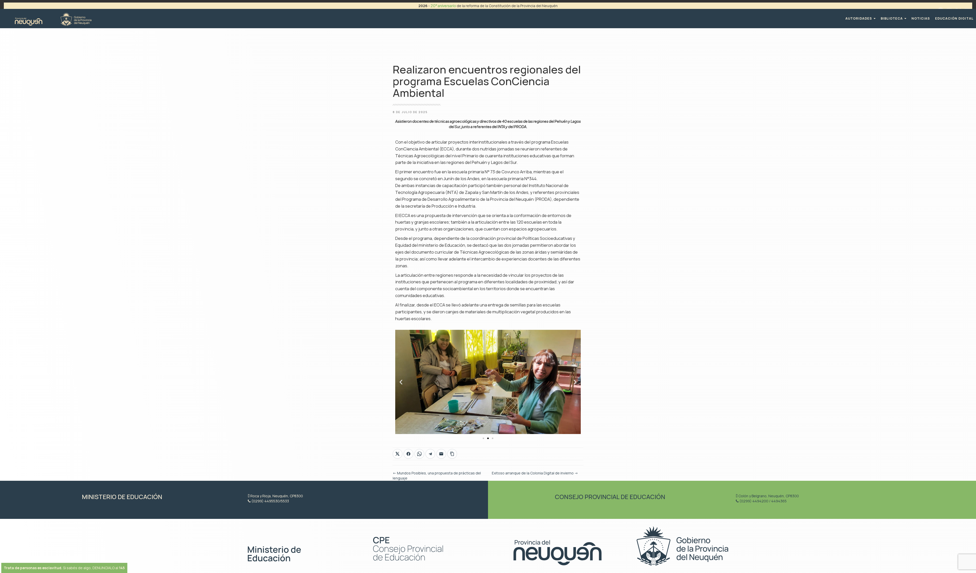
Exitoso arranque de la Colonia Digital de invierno (535, 473)
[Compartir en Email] (441, 454)
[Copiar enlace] (452, 454)
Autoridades (859, 18)
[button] (401, 382)
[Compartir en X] (397, 454)
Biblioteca (892, 18)
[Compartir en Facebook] (408, 454)
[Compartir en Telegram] (430, 454)
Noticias (920, 18)
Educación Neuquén (53, 18)
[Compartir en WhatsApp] (419, 454)
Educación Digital (954, 18)
